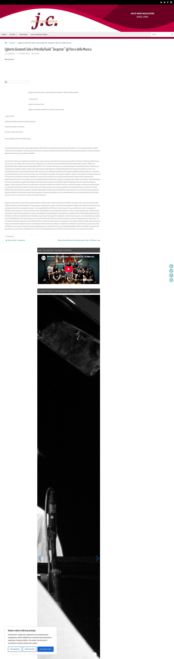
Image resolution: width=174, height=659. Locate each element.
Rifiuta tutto (29, 649)
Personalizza (15, 649)
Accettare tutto (45, 649)
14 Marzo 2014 (24, 54)
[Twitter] (164, 2)
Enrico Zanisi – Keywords (16, 240)
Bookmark (10, 236)
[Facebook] (168, 2)
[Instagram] (171, 2)
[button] (40, 558)
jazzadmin (11, 54)
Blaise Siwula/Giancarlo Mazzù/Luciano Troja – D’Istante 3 (78, 240)
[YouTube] (161, 2)
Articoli (12, 43)
